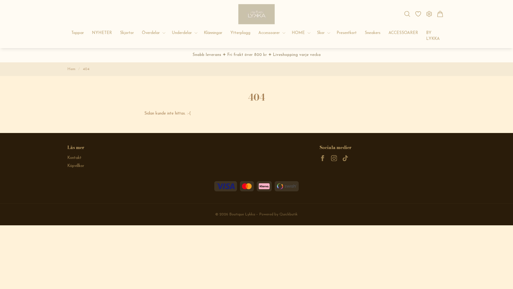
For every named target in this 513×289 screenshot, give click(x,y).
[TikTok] (345, 158)
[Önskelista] (418, 13)
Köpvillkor (75, 166)
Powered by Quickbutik (278, 214)
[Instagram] (334, 158)
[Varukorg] (440, 13)
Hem (71, 69)
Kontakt (74, 158)
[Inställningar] (429, 13)
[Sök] (407, 13)
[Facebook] (323, 158)
